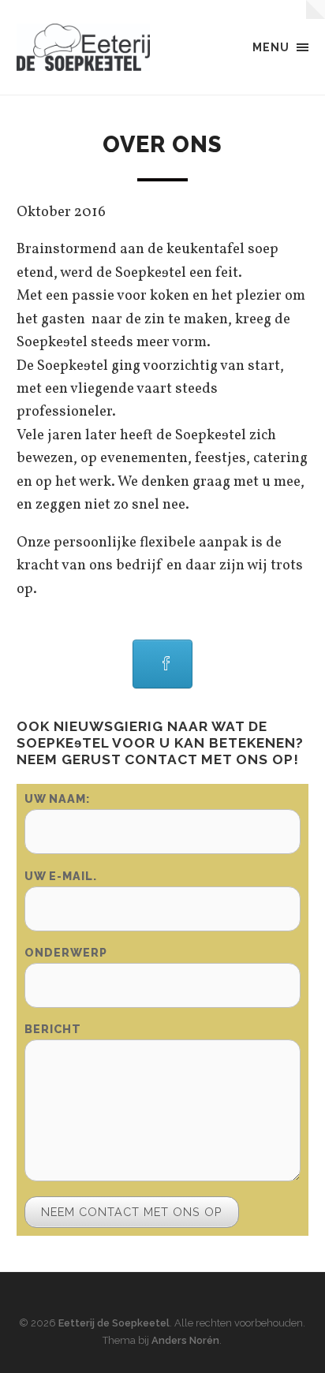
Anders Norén (185, 1340)
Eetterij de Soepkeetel (114, 1323)
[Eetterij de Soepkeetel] (84, 47)
